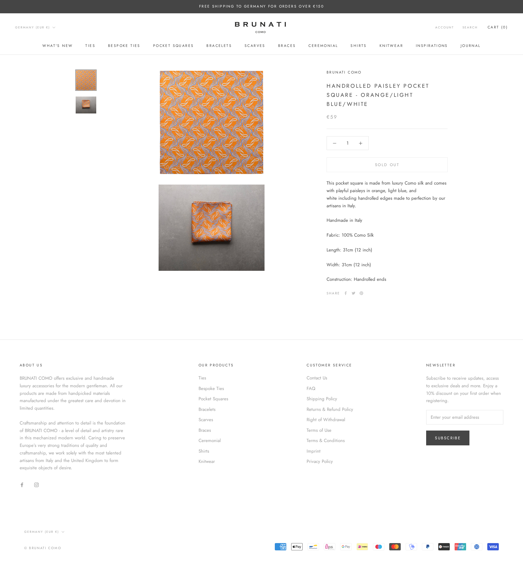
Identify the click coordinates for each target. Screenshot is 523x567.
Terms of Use (319, 430)
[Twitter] (353, 293)
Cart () (498, 27)
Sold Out (387, 165)
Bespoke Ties (124, 45)
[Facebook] (345, 293)
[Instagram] (36, 484)
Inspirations (432, 45)
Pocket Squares (173, 45)
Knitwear (391, 45)
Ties (90, 45)
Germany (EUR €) (32, 27)
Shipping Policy (322, 398)
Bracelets (219, 45)
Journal (471, 45)
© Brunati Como (42, 548)
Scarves (255, 45)
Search (470, 27)
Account (444, 27)
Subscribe (448, 438)
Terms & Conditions (326, 440)
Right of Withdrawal (326, 419)
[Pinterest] (361, 293)
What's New (57, 45)
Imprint (314, 451)
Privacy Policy (320, 461)
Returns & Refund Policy (330, 409)
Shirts (358, 45)
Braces (287, 45)
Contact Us (317, 378)
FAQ (311, 388)
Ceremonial (323, 45)
